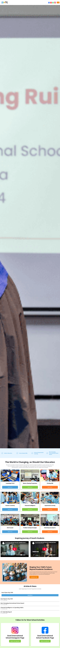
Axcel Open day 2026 (7, 592)
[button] (1, 224)
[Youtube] (51, 2)
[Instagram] (55, 2)
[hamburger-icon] (58, 2)
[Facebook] (49, 2)
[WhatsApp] (53, 2)
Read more (10, 487)
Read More (30, 595)
